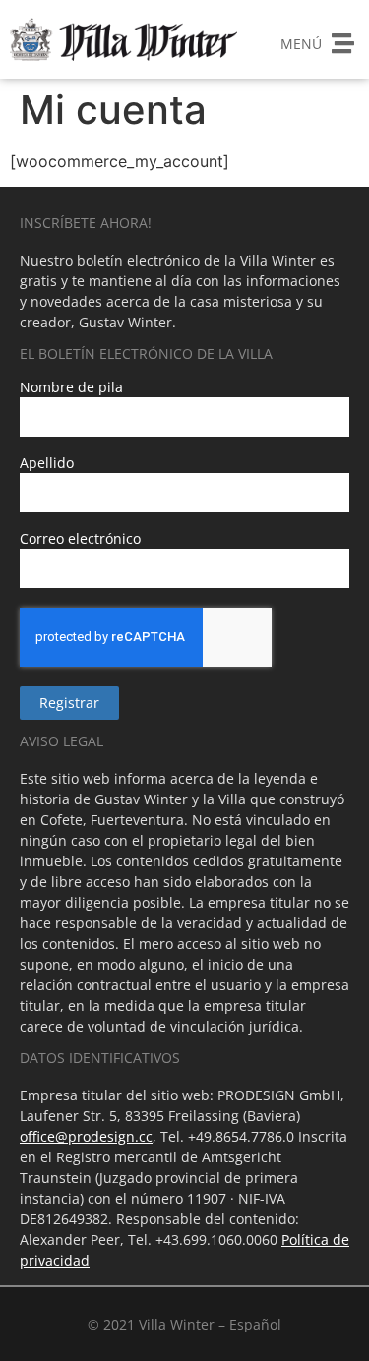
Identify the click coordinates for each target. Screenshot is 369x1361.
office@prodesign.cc (86, 1136)
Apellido (47, 464)
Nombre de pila (71, 388)
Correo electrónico (80, 540)
